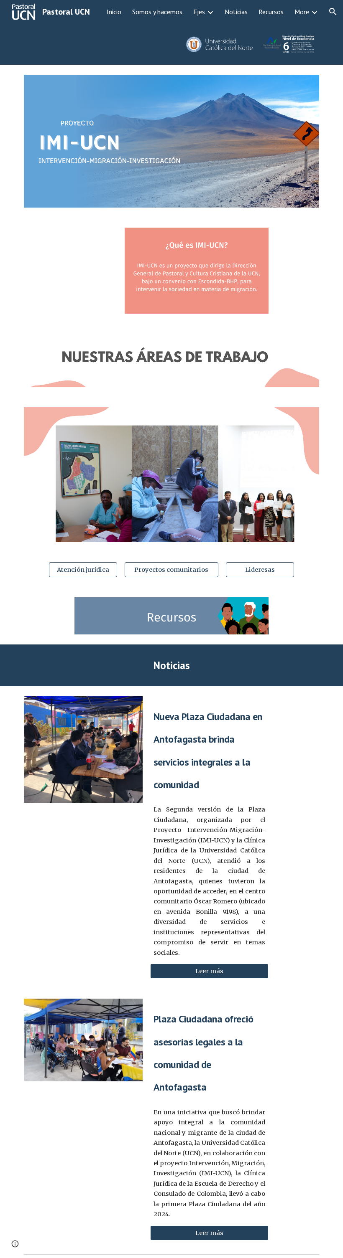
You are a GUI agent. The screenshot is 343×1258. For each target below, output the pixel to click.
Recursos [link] (271, 12)
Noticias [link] (236, 12)
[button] (333, 12)
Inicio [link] (114, 12)
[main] (171, 665)
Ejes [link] (199, 12)
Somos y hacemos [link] (157, 12)
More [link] (301, 12)
